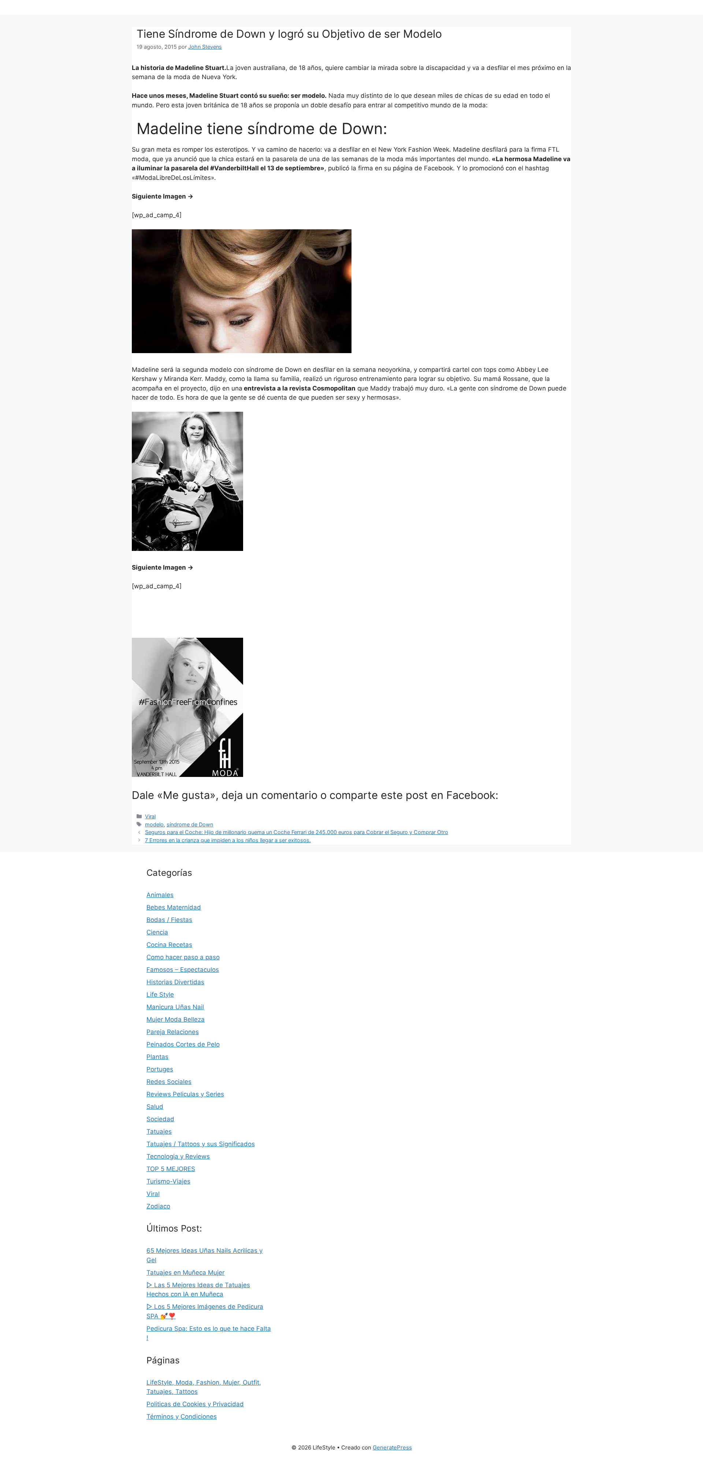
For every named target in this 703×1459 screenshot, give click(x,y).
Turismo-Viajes (168, 1181)
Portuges (159, 1069)
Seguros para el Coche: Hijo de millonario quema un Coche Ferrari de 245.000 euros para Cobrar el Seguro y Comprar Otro (296, 832)
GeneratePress (392, 1447)
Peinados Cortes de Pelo (183, 1044)
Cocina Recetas (169, 944)
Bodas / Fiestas (169, 919)
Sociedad (160, 1119)
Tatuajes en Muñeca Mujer (185, 1272)
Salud (154, 1106)
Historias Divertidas (175, 982)
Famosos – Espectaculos (182, 969)
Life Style (160, 994)
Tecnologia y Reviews (178, 1156)
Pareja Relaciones (172, 1032)
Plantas (157, 1056)
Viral (150, 816)
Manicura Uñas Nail (175, 1007)
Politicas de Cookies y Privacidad (195, 1404)
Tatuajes (159, 1131)
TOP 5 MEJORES (170, 1169)
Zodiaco (158, 1206)
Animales (160, 895)
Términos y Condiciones (181, 1416)
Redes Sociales (168, 1081)
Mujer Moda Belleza (175, 1019)
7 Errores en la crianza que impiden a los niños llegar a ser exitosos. (228, 840)
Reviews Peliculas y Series (185, 1094)
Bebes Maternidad (173, 907)
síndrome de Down (190, 824)
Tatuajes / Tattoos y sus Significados (200, 1144)
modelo (154, 824)
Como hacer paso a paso (183, 957)
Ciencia (157, 932)
